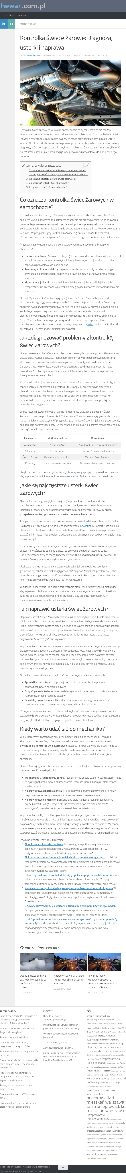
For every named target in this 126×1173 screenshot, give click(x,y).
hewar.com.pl (34, 55)
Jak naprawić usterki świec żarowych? (49, 182)
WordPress (13, 1171)
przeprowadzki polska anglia (101, 1123)
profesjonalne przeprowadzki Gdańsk (101, 1044)
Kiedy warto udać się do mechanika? (48, 187)
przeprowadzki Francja (110, 1082)
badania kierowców (96, 1016)
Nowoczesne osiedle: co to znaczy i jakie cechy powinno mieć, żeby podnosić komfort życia (19, 1064)
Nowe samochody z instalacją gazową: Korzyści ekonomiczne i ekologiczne (69, 888)
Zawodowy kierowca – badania (58, 1047)
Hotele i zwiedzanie (109, 1028)
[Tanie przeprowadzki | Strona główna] (23, 6)
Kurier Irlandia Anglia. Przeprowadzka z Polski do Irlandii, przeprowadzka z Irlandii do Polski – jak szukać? (18, 1020)
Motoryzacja (28, 23)
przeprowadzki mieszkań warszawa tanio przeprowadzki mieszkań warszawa (105, 1104)
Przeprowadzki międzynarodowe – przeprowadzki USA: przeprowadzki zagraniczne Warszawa (17, 1076)
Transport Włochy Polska (55, 1042)
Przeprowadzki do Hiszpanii (99, 1071)
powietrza (86, 526)
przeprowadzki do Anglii (115, 1067)
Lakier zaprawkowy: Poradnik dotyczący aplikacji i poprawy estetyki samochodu (72, 875)
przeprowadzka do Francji (109, 1047)
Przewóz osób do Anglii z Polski (15, 1037)
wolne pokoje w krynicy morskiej (105, 1150)
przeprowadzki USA (109, 1127)
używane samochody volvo (96, 1147)
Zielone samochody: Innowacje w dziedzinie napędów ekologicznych (65, 857)
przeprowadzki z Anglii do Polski (99, 1135)
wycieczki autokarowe (99, 1154)
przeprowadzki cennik (96, 1067)
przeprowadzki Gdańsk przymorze (99, 1087)
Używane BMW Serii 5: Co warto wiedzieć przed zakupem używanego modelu (70, 906)
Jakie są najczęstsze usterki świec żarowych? (52, 178)
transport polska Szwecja (105, 1139)
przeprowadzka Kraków (104, 1055)
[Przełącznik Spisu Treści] (84, 165)
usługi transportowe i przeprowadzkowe (106, 1143)
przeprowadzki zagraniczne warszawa (105, 1130)
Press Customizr (35, 1171)
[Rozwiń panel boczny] (4, 24)
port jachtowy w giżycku (108, 1039)
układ (90, 324)
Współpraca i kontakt (15, 15)
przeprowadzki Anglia (115, 1063)
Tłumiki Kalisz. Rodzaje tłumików (44, 844)
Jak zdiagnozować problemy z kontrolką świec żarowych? (58, 174)
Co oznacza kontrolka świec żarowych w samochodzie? (57, 170)
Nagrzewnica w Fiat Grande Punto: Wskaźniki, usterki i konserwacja (69, 979)
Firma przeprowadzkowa (107, 1024)
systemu (74, 476)
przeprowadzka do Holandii (99, 1051)
